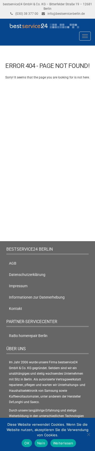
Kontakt (15, 308)
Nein (41, 443)
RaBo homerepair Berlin (28, 336)
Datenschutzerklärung (27, 274)
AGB (12, 263)
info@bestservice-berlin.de (66, 14)
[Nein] (88, 434)
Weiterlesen (63, 443)
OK (26, 443)
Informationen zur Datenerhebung (37, 297)
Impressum (18, 286)
